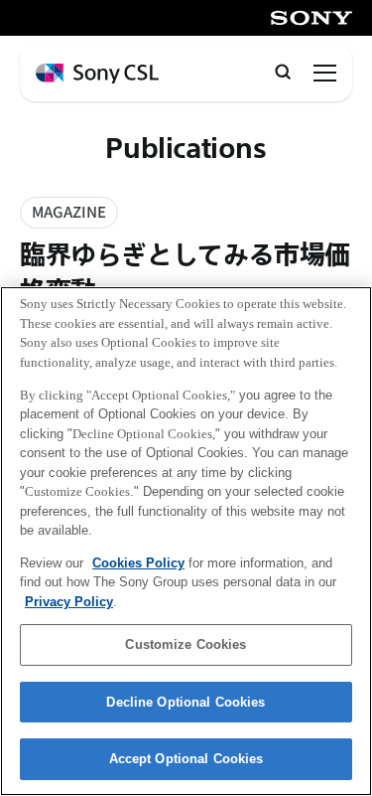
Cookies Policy (138, 563)
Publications (185, 149)
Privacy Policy (69, 601)
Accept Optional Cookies (186, 758)
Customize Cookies (185, 644)
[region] (186, 541)
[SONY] (311, 18)
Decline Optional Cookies (185, 702)
